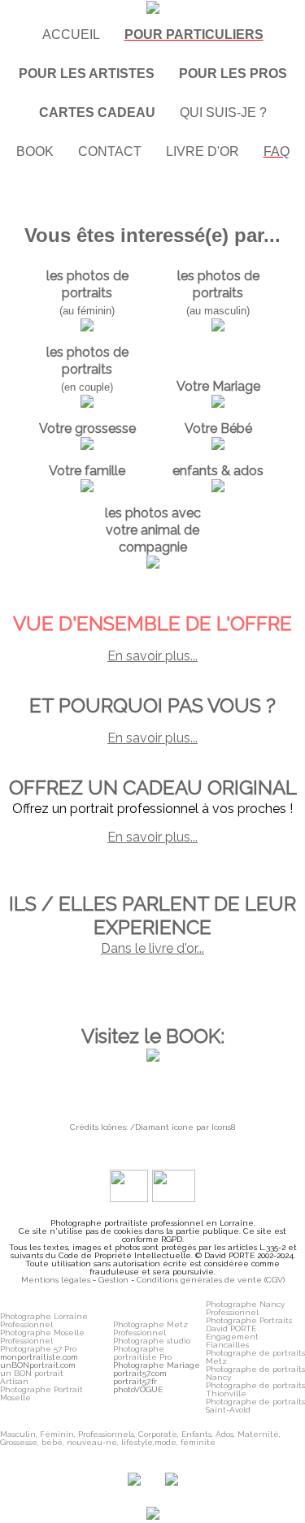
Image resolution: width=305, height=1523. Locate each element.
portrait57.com (140, 1373)
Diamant (152, 1127)
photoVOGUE (138, 1389)
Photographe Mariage (156, 1365)
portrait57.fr (135, 1381)
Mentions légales (55, 1279)
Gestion (113, 1279)
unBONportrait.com (38, 1365)
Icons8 (223, 1127)
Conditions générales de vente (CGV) (211, 1279)
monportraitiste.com (39, 1356)
